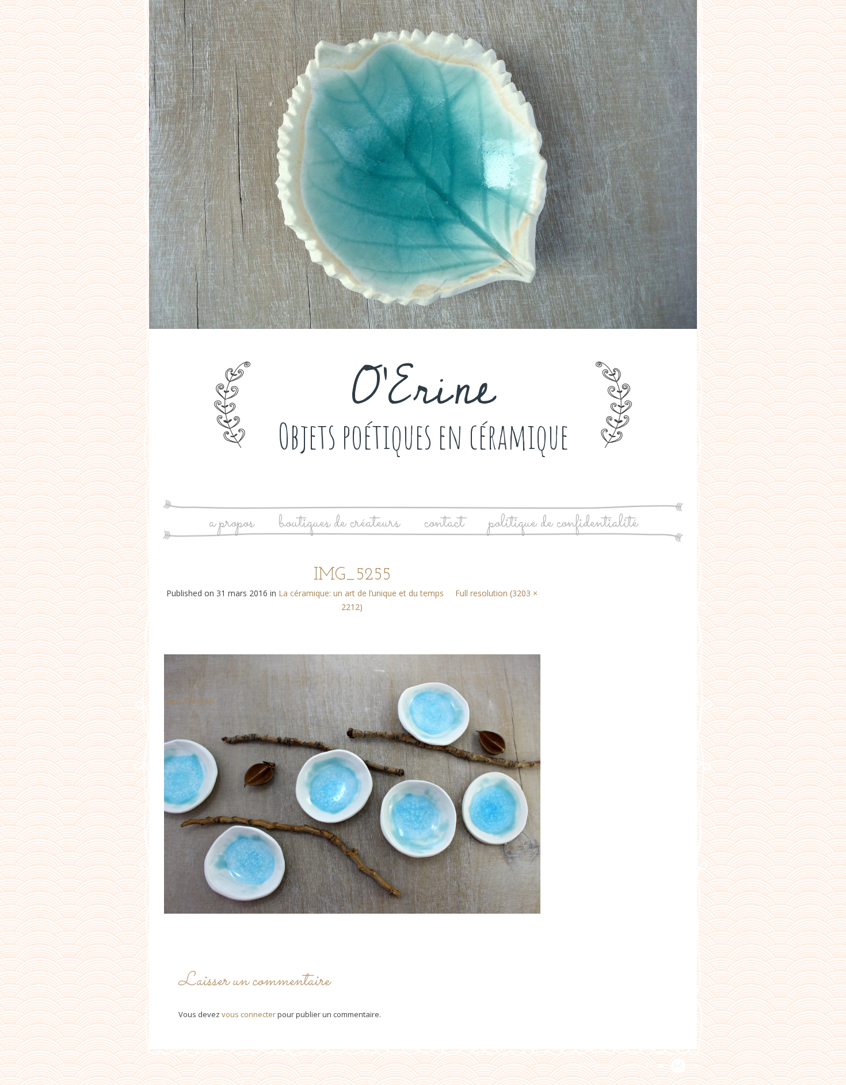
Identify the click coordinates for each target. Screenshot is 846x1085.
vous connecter (249, 1014)
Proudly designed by (613, 1065)
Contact (444, 522)
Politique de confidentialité (563, 522)
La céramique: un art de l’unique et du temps (361, 593)
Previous (189, 700)
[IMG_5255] (352, 783)
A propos (231, 522)
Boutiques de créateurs (339, 522)
